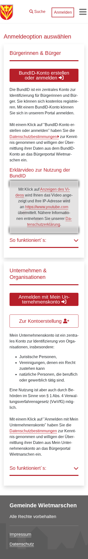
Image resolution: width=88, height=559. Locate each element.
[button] (37, 10)
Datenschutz (22, 544)
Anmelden (63, 12)
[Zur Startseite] (6, 11)
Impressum (20, 534)
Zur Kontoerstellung (41, 321)
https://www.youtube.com (46, 207)
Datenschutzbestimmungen (33, 137)
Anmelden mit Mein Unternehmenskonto (44, 299)
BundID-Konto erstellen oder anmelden (44, 75)
